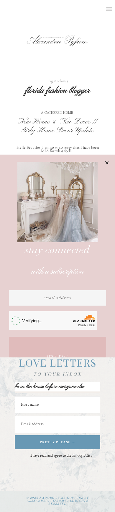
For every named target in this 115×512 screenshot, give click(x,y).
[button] (107, 162)
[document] (57, 256)
